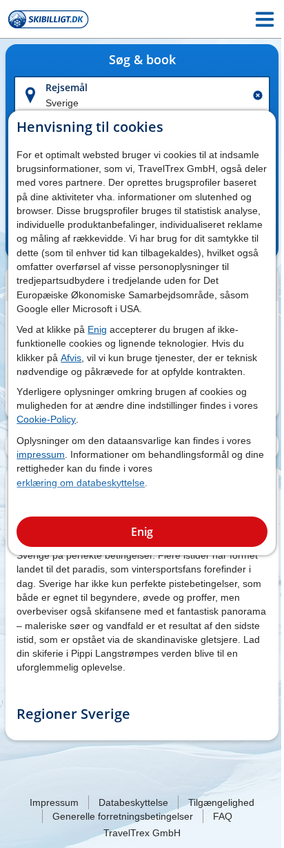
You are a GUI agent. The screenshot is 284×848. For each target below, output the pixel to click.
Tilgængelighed (221, 802)
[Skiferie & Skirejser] (48, 19)
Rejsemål (66, 87)
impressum (41, 454)
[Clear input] (257, 95)
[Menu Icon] (265, 19)
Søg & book (142, 60)
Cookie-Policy (46, 419)
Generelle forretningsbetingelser (122, 816)
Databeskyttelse (133, 802)
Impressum (54, 802)
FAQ (222, 816)
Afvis (71, 357)
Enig (97, 329)
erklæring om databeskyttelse (81, 482)
